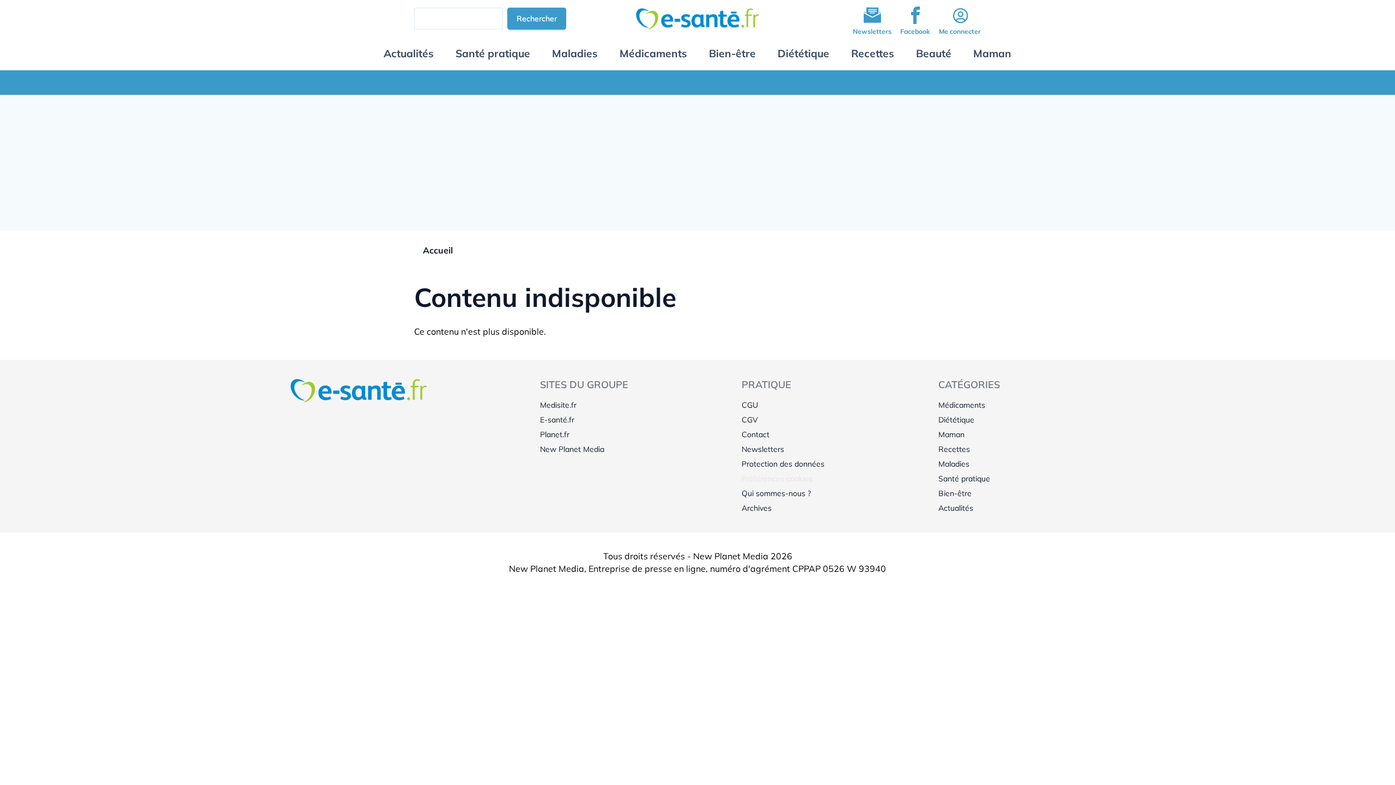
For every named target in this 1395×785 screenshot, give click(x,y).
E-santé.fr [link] (557, 420)
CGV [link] (750, 420)
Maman (992, 53)
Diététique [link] (956, 420)
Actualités (409, 53)
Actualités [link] (955, 508)
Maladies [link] (953, 464)
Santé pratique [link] (964, 479)
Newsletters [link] (763, 449)
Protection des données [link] (783, 464)
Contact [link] (755, 434)
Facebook (915, 31)
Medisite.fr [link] (558, 405)
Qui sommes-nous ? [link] (776, 493)
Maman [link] (951, 434)
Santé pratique (493, 53)
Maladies (575, 53)
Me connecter (960, 31)
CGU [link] (750, 405)
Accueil (438, 250)
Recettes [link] (954, 449)
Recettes (872, 53)
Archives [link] (757, 508)
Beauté (933, 53)
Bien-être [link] (955, 493)
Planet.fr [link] (554, 434)
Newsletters (872, 31)
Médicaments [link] (961, 405)
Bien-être (732, 53)
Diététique (803, 53)
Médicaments (653, 53)
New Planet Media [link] (572, 449)
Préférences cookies (777, 479)
